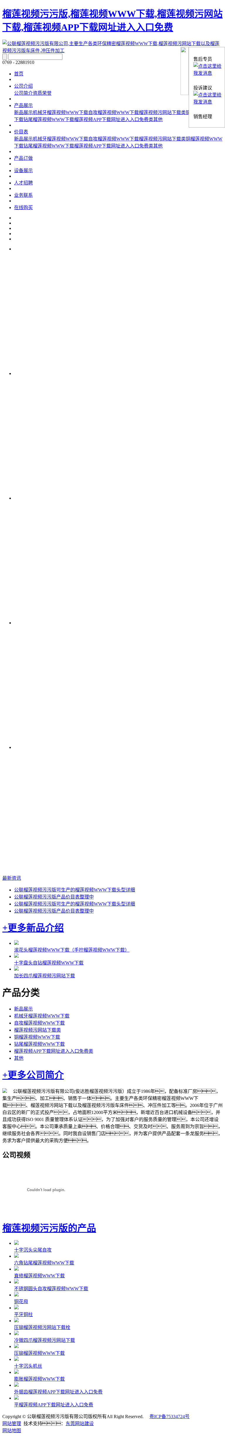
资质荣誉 (42, 93)
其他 (158, 119)
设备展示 (23, 170)
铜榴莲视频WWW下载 (37, 1037)
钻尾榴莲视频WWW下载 (48, 119)
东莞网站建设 (80, 1423)
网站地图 (11, 1430)
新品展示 (23, 112)
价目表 (21, 131)
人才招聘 (23, 182)
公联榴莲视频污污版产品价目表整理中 (54, 896)
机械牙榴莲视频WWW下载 (60, 112)
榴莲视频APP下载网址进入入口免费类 (113, 119)
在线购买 (23, 207)
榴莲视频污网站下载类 (162, 112)
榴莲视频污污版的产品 (49, 1228)
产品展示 (23, 105)
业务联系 (23, 195)
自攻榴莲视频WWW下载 (113, 112)
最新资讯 (11, 878)
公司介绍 (23, 86)
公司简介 (23, 93)
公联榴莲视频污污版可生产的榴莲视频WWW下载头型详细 (74, 889)
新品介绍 (45, 928)
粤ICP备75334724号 (169, 1416)
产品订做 (23, 158)
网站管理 (11, 1423)
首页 (18, 73)
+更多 (14, 928)
